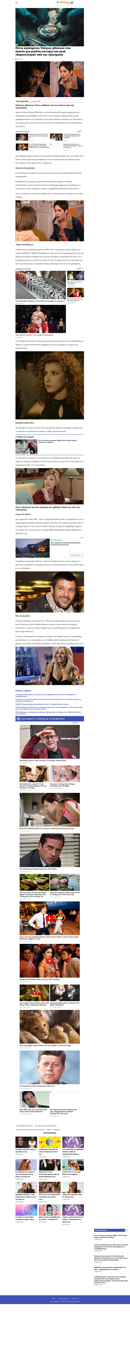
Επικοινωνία (75, 1298)
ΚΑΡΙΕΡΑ (49, 1130)
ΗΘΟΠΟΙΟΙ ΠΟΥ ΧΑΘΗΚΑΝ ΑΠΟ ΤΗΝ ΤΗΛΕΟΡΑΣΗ (30, 1130)
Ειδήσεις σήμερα (23, 690)
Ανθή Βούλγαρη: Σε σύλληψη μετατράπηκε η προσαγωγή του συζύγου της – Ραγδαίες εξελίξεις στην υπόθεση (48, 713)
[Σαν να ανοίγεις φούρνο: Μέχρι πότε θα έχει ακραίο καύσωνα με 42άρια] (26, 446)
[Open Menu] (16, 2)
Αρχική (53, 1298)
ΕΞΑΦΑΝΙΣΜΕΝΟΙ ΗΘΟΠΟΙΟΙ (24, 1126)
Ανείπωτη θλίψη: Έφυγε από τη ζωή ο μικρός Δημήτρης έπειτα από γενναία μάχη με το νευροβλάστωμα (45, 695)
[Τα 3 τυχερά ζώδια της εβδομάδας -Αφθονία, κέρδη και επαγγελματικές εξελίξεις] (73, 1142)
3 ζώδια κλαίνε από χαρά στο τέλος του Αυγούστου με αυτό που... (48, 1151)
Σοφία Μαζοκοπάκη (22, 101)
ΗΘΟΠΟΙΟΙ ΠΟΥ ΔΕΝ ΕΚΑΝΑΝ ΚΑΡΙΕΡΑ (46, 1126)
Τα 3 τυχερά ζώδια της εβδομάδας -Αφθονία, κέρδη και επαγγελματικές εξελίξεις (73, 1151)
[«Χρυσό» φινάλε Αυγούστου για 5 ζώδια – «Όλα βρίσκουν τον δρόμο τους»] (73, 1210)
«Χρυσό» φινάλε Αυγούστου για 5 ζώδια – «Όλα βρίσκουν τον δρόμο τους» (72, 1219)
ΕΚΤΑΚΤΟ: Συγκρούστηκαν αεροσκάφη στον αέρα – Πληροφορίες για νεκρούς (42, 704)
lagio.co (79, 1301)
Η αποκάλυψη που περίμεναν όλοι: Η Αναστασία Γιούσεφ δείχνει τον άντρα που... (25, 1174)
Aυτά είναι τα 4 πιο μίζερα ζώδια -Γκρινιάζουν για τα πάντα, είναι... (49, 1197)
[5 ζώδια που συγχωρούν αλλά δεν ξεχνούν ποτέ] (73, 1187)
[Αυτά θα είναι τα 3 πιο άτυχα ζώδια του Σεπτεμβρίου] (73, 1165)
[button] (49, 27)
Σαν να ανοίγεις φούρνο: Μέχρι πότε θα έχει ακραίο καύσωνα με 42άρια (57, 441)
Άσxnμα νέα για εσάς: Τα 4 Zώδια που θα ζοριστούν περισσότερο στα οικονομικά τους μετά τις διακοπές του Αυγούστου (48, 700)
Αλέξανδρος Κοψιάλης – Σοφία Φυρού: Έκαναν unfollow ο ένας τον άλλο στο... (25, 1197)
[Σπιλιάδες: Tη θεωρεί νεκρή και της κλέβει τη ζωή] (26, 1142)
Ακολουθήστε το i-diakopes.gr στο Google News (43, 719)
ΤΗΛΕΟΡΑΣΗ (56, 1130)
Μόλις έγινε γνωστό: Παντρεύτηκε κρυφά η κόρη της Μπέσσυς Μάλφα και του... (49, 1174)
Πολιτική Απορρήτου (63, 1298)
